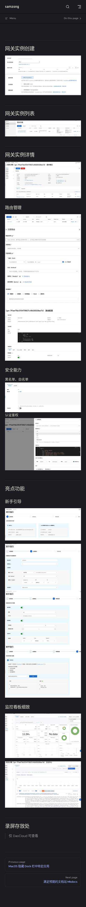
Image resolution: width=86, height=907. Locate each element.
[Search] (68, 7)
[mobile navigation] (79, 6)
